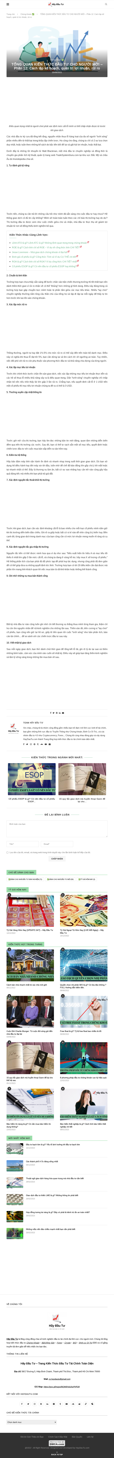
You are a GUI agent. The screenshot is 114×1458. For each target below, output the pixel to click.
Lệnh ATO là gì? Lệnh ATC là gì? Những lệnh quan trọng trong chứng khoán (49, 243)
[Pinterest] (41, 1404)
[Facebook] (22, 1404)
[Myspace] (92, 1404)
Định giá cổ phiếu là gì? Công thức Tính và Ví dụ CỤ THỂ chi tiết (44, 257)
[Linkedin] (47, 1404)
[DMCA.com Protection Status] (57, 1441)
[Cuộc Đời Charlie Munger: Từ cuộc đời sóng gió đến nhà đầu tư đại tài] (30, 1012)
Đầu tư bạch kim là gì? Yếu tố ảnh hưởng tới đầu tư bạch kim (53, 1144)
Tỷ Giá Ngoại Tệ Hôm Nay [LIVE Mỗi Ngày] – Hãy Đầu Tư (82, 931)
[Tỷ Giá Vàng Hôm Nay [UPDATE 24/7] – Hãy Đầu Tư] (30, 911)
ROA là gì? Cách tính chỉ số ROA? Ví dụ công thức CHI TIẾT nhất (44, 261)
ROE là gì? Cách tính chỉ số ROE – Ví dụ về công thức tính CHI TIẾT (46, 247)
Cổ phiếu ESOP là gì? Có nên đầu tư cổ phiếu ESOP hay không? (44, 266)
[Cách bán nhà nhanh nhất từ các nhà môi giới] (30, 965)
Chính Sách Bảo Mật (57, 1437)
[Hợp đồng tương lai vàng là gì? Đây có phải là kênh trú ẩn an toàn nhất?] (15, 1216)
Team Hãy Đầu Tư (33, 723)
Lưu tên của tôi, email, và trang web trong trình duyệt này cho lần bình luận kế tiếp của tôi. (50, 852)
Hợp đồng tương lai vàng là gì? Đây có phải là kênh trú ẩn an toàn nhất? (58, 1212)
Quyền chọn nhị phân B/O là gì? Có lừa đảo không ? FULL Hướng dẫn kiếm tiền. (83, 986)
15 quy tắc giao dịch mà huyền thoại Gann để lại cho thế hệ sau (30, 1079)
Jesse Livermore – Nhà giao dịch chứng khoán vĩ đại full (39, 252)
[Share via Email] (63, 713)
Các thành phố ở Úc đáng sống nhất (42, 1161)
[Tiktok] (86, 1404)
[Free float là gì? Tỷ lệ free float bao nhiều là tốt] (83, 1012)
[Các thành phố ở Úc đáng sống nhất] (15, 1165)
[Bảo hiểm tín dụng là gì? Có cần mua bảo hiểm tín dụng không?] (30, 1104)
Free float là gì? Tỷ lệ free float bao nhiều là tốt (80, 1031)
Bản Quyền (77, 1437)
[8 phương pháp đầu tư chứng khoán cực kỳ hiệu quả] (83, 1058)
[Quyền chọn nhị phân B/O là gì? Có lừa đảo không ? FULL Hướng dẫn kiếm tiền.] (83, 965)
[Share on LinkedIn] (60, 713)
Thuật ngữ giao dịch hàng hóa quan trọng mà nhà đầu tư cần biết (55, 1178)
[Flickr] (54, 1404)
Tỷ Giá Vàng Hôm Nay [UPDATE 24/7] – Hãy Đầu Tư (30, 930)
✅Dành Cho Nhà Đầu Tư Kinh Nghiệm (25, 879)
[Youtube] (66, 1404)
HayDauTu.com (82, 1448)
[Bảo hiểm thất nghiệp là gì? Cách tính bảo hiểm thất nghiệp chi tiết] (83, 1104)
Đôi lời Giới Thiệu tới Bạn (32, 1437)
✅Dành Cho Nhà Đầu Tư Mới (60, 879)
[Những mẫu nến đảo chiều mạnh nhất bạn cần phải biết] (15, 1233)
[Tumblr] (60, 1404)
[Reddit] (79, 1404)
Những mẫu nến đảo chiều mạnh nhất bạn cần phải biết (50, 1229)
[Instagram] (34, 1404)
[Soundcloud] (73, 1404)
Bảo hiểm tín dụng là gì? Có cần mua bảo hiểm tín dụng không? (29, 1125)
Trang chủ (11, 14)
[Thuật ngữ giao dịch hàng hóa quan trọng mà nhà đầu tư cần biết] (15, 1182)
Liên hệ (90, 1437)
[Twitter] (28, 1404)
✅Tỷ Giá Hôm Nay (86, 879)
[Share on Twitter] (53, 713)
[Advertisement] (57, 100)
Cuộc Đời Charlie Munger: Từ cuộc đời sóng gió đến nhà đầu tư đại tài (30, 1032)
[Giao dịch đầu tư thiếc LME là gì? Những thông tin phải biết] (15, 1199)
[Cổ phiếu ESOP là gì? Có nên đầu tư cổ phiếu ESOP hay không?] (32, 779)
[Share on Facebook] (50, 713)
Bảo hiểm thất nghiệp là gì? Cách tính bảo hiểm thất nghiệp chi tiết (83, 1125)
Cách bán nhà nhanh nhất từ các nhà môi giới (27, 985)
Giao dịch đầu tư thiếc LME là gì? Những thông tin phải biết (52, 1195)
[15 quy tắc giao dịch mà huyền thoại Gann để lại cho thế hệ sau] (82, 779)
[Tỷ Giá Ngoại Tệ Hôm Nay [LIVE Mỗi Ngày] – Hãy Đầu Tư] (83, 911)
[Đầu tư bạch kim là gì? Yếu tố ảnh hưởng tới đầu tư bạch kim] (15, 1148)
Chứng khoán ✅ (27, 14)
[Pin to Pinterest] (57, 713)
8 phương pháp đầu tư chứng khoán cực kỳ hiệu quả (83, 1077)
